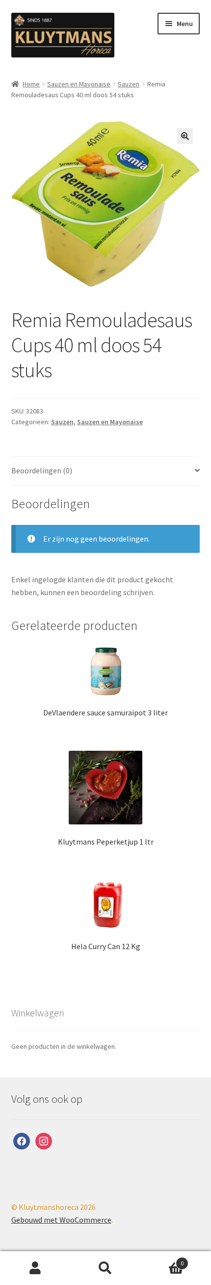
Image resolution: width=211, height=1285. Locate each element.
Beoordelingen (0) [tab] (41, 470)
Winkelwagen (162, 1260)
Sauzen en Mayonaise (78, 84)
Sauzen (128, 84)
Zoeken (105, 1268)
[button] (185, 136)
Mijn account (35, 1268)
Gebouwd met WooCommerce (61, 1220)
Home (31, 84)
